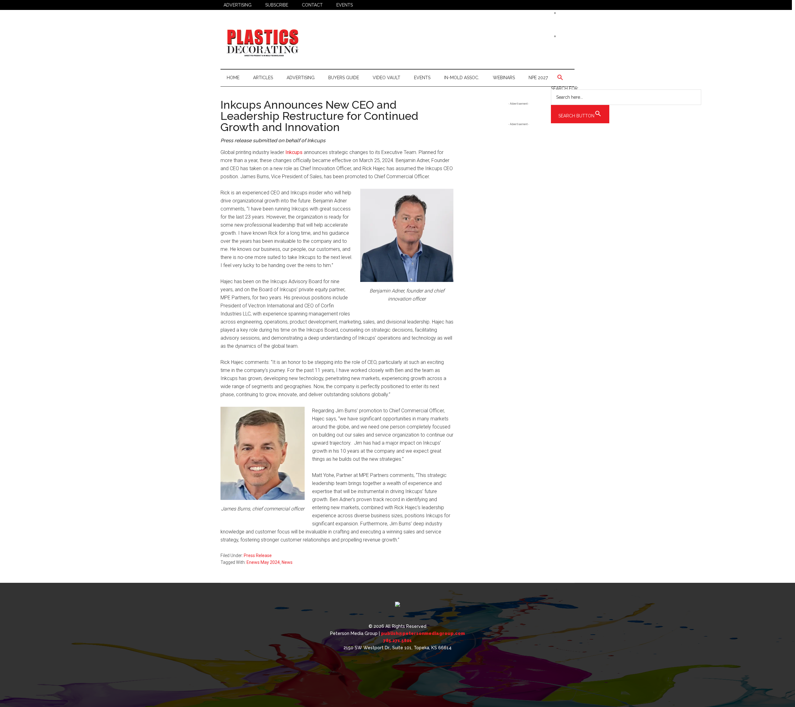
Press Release (258, 555)
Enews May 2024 (263, 562)
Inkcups (293, 152)
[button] (626, 77)
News (287, 562)
